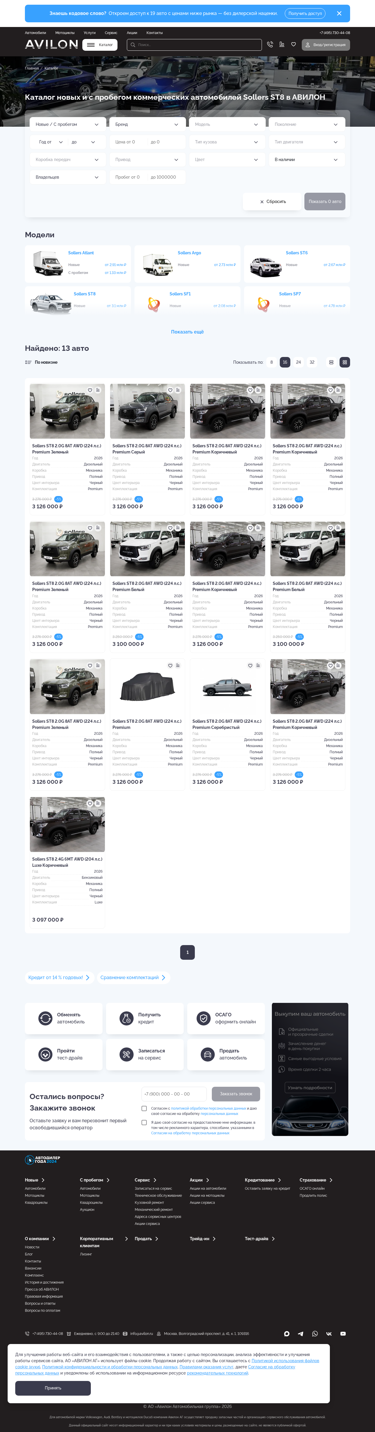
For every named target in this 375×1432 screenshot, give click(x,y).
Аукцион (87, 1210)
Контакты (154, 33)
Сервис (111, 33)
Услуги (90, 33)
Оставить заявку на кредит (267, 1188)
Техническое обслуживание (158, 1196)
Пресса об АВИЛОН (42, 1289)
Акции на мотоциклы (207, 1196)
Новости (32, 1247)
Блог (29, 1254)
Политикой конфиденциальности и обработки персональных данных (110, 1367)
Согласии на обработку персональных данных (190, 1133)
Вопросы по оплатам (42, 1311)
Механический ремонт (154, 1210)
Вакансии (33, 1268)
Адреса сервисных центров (158, 1217)
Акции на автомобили (208, 1188)
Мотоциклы (64, 33)
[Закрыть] (339, 13)
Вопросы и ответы (40, 1303)
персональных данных (219, 1114)
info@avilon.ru (141, 1334)
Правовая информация (44, 1296)
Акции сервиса (147, 1224)
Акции (132, 33)
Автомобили (35, 33)
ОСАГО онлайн (312, 1188)
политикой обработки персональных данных (208, 1108)
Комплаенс (34, 1275)
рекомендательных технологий (217, 1373)
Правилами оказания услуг (206, 1367)
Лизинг (86, 1254)
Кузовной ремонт (149, 1203)
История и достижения (44, 1282)
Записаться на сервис (153, 1188)
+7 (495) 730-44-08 (48, 1334)
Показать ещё (187, 332)
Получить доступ (305, 13)
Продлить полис (313, 1196)
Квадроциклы (36, 1203)
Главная (32, 68)
